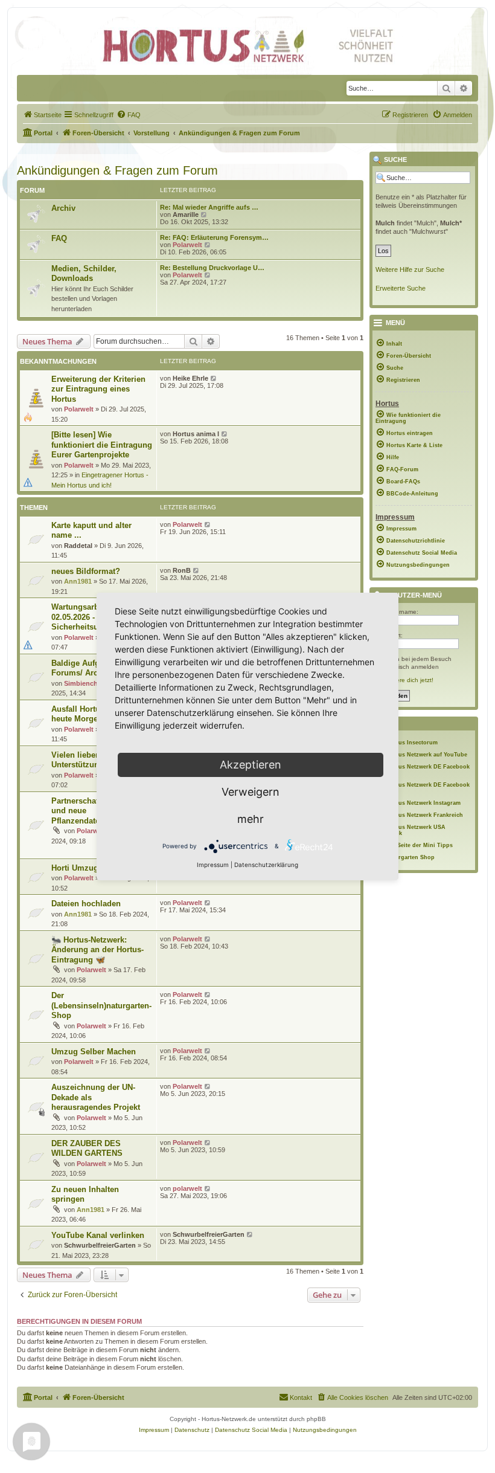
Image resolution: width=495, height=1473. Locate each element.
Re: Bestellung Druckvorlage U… (212, 267)
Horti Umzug (74, 867)
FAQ (59, 238)
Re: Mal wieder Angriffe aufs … (209, 207)
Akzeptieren (250, 764)
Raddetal (78, 545)
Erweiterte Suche (400, 288)
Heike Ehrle (190, 378)
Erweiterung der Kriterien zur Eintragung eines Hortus (98, 389)
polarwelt (187, 1188)
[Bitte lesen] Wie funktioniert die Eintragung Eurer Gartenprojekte (101, 444)
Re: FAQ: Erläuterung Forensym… (214, 237)
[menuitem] (42, 115)
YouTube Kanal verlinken (97, 1235)
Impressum (213, 864)
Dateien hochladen (86, 903)
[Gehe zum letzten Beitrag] (214, 378)
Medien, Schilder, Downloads (84, 273)
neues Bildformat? (85, 571)
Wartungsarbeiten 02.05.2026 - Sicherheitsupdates (87, 616)
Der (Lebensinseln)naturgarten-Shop (101, 1005)
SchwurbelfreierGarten (100, 1245)
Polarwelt (187, 244)
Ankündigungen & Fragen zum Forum (117, 170)
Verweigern (250, 791)
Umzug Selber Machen (93, 1051)
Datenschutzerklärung (266, 864)
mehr (250, 819)
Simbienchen (85, 683)
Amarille (186, 214)
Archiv (63, 208)
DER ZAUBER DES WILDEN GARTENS (87, 1148)
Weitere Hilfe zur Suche (409, 269)
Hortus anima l (196, 433)
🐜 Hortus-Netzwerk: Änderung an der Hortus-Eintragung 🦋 (97, 949)
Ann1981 (78, 581)
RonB (182, 570)
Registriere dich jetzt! (404, 680)
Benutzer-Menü (412, 595)
